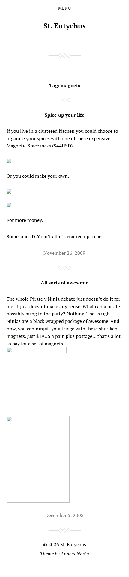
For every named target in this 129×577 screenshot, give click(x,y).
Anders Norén (75, 553)
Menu (64, 8)
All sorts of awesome (64, 282)
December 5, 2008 (64, 515)
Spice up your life (65, 115)
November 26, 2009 (65, 253)
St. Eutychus (65, 26)
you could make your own (40, 176)
